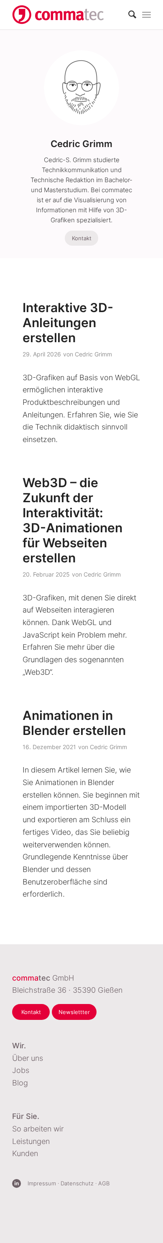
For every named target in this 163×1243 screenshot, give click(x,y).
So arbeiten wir (38, 1128)
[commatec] (58, 14)
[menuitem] (128, 14)
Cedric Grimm (93, 354)
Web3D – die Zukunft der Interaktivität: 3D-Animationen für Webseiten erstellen (72, 520)
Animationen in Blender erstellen (74, 723)
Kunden (25, 1153)
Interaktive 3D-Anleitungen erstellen (68, 322)
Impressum (42, 1183)
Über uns (27, 1058)
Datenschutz (77, 1183)
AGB (104, 1183)
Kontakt (82, 238)
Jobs (20, 1070)
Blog (20, 1082)
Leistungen (31, 1141)
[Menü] (146, 14)
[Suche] (128, 14)
